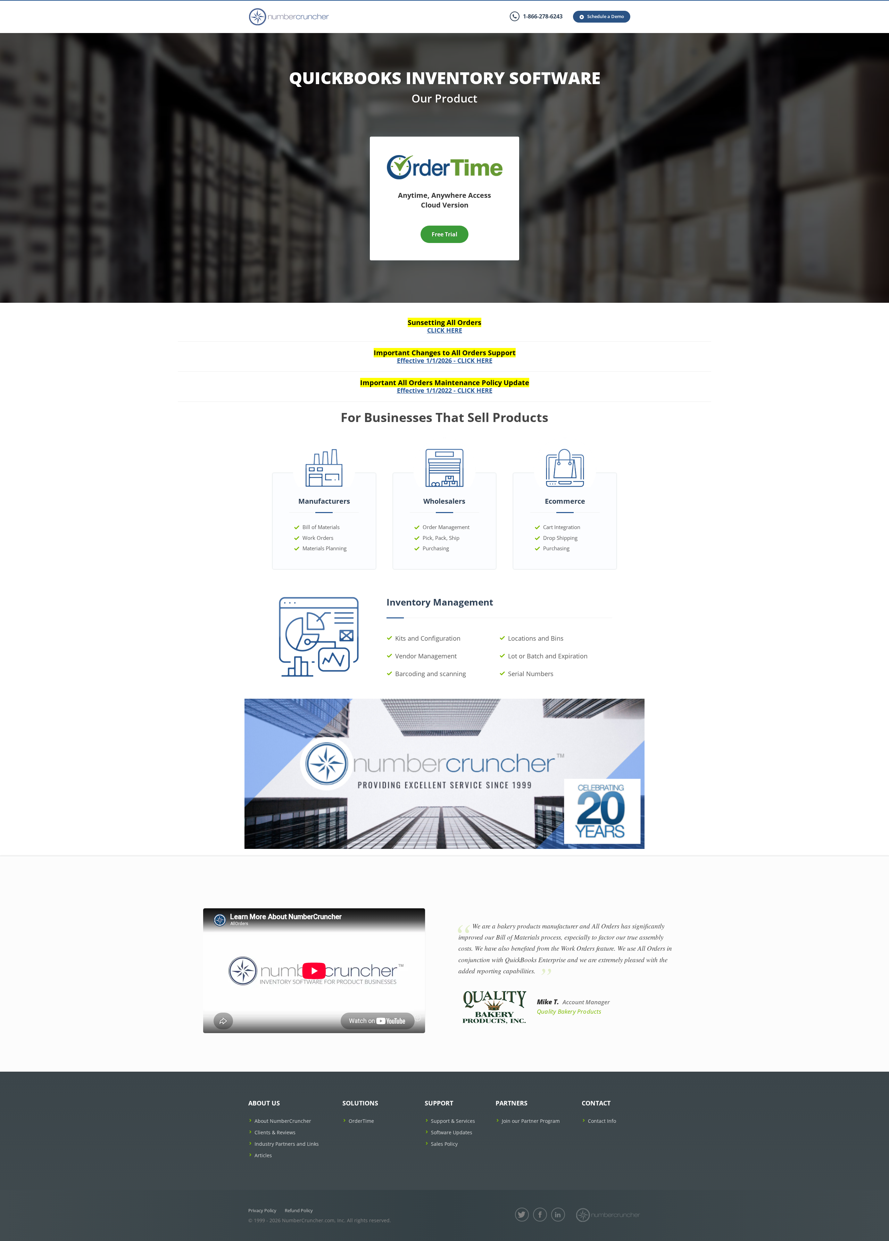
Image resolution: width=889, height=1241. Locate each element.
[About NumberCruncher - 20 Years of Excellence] (444, 773)
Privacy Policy (262, 1210)
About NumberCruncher (283, 1121)
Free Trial (444, 234)
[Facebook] (540, 1215)
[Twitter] (522, 1215)
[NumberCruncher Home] (289, 17)
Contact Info (602, 1121)
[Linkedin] (558, 1215)
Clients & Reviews (275, 1132)
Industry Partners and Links (287, 1144)
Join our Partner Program (531, 1121)
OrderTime (361, 1121)
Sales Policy (444, 1144)
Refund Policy (299, 1210)
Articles (263, 1155)
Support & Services (453, 1121)
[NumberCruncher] (608, 1215)
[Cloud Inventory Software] (444, 157)
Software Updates (451, 1132)
